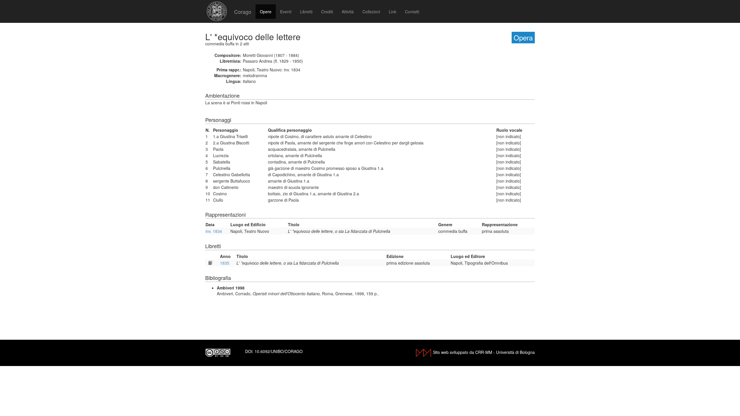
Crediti (327, 11)
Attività (348, 11)
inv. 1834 (214, 231)
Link (392, 11)
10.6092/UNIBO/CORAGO (279, 351)
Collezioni (371, 11)
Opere (265, 11)
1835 (224, 263)
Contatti (412, 11)
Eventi (285, 11)
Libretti (306, 11)
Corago (242, 11)
